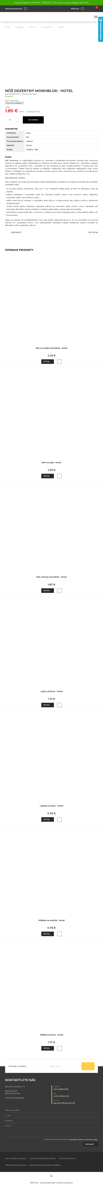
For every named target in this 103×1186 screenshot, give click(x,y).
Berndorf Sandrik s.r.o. (24, 17)
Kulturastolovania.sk (13, 9)
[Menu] (96, 17)
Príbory (32, 27)
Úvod (7, 27)
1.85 (9, 110)
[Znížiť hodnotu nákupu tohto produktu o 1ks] (17, 122)
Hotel (61, 27)
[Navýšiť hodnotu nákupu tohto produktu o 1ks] (17, 118)
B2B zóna (75, 9)
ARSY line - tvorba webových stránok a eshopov (51, 1183)
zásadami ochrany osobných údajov (83, 1139)
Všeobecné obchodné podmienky (45, 1165)
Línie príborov (47, 27)
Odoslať (88, 1066)
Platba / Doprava (67, 1159)
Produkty (19, 27)
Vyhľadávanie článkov (69, 17)
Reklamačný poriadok (15, 1165)
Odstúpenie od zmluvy (16, 1159)
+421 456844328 (61, 1089)
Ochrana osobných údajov (43, 1159)
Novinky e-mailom (17, 1066)
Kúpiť (59, 361)
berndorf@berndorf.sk (64, 1103)
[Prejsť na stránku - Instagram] (96, 1162)
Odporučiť (16, 232)
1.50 (28, 112)
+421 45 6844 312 (61, 1096)
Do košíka (33, 120)
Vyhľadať (84, 17)
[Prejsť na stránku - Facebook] (91, 1162)
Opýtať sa (93, 232)
